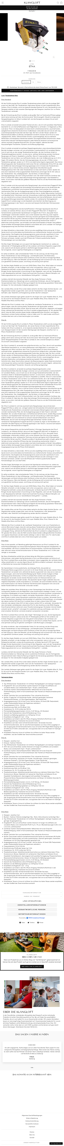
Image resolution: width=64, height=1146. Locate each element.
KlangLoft (32, 2)
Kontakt (32, 1137)
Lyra (32, 64)
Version (32, 79)
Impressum (32, 1126)
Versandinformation (32, 892)
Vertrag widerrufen (56, 1143)
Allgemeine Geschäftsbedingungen (32, 1115)
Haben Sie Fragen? (32, 896)
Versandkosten (36, 73)
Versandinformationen (31, 1124)
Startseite (31, 11)
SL (33, 82)
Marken (32, 1132)
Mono (39, 82)
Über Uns (32, 1135)
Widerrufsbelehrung (32, 1118)
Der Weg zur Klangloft (32, 966)
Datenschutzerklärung (32, 1121)
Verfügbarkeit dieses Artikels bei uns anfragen (32, 90)
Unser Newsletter (32, 1142)
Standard (26, 82)
